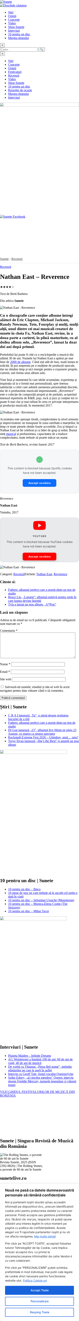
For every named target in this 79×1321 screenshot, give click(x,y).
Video (12, 23)
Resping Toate (39, 1312)
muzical (11, 434)
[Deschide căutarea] (13, 5)
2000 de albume (20, 362)
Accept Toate (40, 1290)
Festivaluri (14, 72)
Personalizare (40, 1301)
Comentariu (8, 630)
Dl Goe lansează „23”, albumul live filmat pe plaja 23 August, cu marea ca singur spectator (42, 731)
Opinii (12, 16)
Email (5, 671)
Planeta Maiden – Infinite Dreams (29, 1055)
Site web (5, 679)
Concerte (14, 19)
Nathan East (44, 574)
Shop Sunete (16, 27)
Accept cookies (39, 483)
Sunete (4, 259)
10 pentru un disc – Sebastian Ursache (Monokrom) (41, 900)
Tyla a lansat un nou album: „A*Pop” (32, 604)
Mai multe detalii (45, 1236)
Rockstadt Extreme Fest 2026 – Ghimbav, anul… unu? (43, 737)
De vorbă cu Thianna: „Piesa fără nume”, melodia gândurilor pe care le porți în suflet (40, 1068)
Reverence (60, 574)
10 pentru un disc (19, 34)
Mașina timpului (18, 38)
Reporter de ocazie (20, 90)
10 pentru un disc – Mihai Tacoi (28, 911)
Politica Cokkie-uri (35, 1280)
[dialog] (39, 1252)
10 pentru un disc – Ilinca (24, 889)
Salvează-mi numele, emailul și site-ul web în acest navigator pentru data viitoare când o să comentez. (34, 688)
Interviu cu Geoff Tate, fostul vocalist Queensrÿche (40, 1074)
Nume (5, 664)
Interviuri (14, 30)
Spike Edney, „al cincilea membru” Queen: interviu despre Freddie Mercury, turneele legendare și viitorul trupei (42, 1081)
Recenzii (13, 75)
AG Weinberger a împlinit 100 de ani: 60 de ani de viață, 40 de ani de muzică (40, 1061)
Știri (10, 12)
